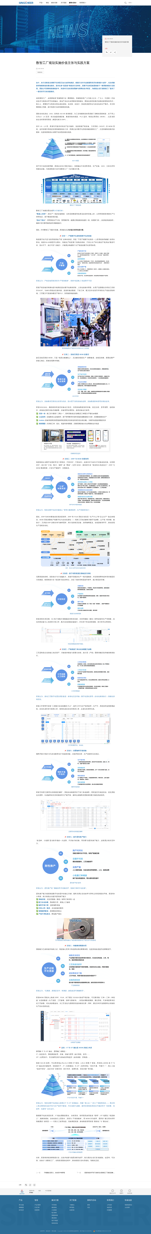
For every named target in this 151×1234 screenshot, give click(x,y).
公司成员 (109, 1205)
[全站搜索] (125, 3)
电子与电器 (55, 1220)
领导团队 (71, 1207)
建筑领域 (54, 1207)
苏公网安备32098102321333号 (103, 1231)
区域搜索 (109, 1210)
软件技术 (21, 1210)
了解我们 (71, 1205)
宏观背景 (37, 1210)
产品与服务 (38, 1205)
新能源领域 (55, 1215)
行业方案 (37, 1207)
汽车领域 (54, 1205)
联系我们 (82, 3)
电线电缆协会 (128, 1205)
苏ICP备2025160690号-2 (86, 1231)
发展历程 (71, 1210)
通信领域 (54, 1218)
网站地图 (54, 1231)
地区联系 (109, 1207)
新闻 (88, 1205)
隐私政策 (48, 1231)
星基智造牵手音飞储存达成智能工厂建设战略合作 (100, 1173)
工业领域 (54, 1210)
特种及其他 (55, 1223)
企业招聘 (127, 1207)
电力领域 (54, 1212)
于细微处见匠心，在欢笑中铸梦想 (54, 1172)
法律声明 (42, 1231)
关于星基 (63, 3)
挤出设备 (21, 1205)
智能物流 (21, 1207)
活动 (88, 1207)
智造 (47, 3)
